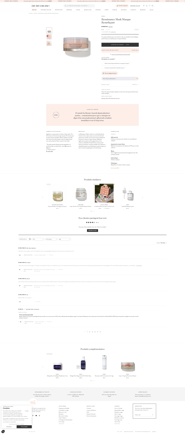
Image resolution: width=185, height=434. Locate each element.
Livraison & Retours (91, 410)
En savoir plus (139, 265)
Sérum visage (118, 414)
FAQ (88, 412)
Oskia (103, 16)
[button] (3, 431)
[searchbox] (24, 239)
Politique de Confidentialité (142, 431)
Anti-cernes (117, 422)
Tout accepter (24, 426)
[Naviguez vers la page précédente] (85, 332)
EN (32, 431)
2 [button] (92, 380)
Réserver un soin (135, 5)
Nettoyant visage (118, 412)
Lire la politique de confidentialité (9, 422)
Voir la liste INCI (115, 168)
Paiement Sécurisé (91, 414)
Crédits (154, 431)
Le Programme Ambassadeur (65, 420)
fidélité (113, 32)
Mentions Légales (128, 431)
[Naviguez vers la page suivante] (100, 332)
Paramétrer (9, 426)
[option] (49, 30)
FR (29, 431)
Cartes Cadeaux (62, 418)
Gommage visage (118, 416)
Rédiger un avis (92, 230)
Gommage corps (118, 420)
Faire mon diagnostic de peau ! (111, 73)
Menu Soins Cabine (63, 416)
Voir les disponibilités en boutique (121, 54)
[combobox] (38, 239)
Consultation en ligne (64, 410)
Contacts (89, 408)
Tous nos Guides (118, 408)
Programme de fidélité (64, 408)
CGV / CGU (119, 431)
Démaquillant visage (119, 410)
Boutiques (61, 414)
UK (34, 431)
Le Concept (61, 422)
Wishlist (134, 84)
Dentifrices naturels (119, 418)
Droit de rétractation (91, 416)
